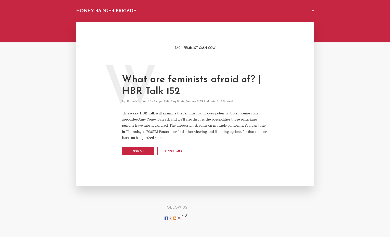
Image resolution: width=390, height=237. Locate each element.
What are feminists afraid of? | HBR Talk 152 (191, 85)
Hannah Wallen (136, 101)
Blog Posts (177, 101)
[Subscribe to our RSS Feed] (174, 218)
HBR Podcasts (206, 101)
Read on (138, 151)
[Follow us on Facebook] (166, 218)
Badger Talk (161, 101)
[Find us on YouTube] (179, 218)
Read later (175, 151)
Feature (191, 101)
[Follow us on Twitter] (170, 218)
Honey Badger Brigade (106, 11)
